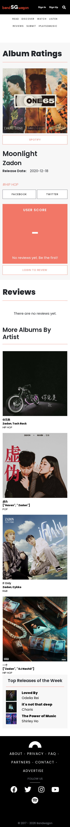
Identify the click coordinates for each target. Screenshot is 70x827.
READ (15, 18)
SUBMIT (31, 26)
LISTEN (53, 18)
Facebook (19, 194)
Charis (27, 709)
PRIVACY (35, 753)
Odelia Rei (30, 698)
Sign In (42, 7)
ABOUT (16, 753)
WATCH (42, 18)
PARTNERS (21, 762)
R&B (5, 591)
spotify (35, 139)
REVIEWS (18, 26)
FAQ (52, 753)
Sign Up (53, 7)
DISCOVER (28, 18)
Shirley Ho (30, 721)
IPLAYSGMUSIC (48, 26)
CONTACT (44, 762)
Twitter (52, 194)
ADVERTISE (33, 770)
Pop (5, 509)
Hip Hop (7, 427)
